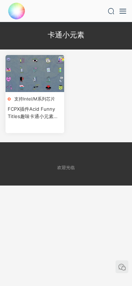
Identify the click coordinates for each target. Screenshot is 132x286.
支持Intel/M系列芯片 (34, 99)
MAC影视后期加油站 (16, 11)
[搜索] (111, 11)
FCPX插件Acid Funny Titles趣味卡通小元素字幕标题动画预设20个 (33, 113)
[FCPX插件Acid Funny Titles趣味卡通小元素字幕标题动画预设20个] (35, 73)
